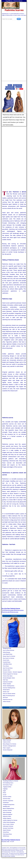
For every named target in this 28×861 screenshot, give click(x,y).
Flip (18, 88)
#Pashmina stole (6, 612)
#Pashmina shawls (9, 610)
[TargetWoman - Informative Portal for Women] (14, 5)
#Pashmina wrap (14, 612)
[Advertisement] (14, 37)
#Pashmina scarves (19, 610)
